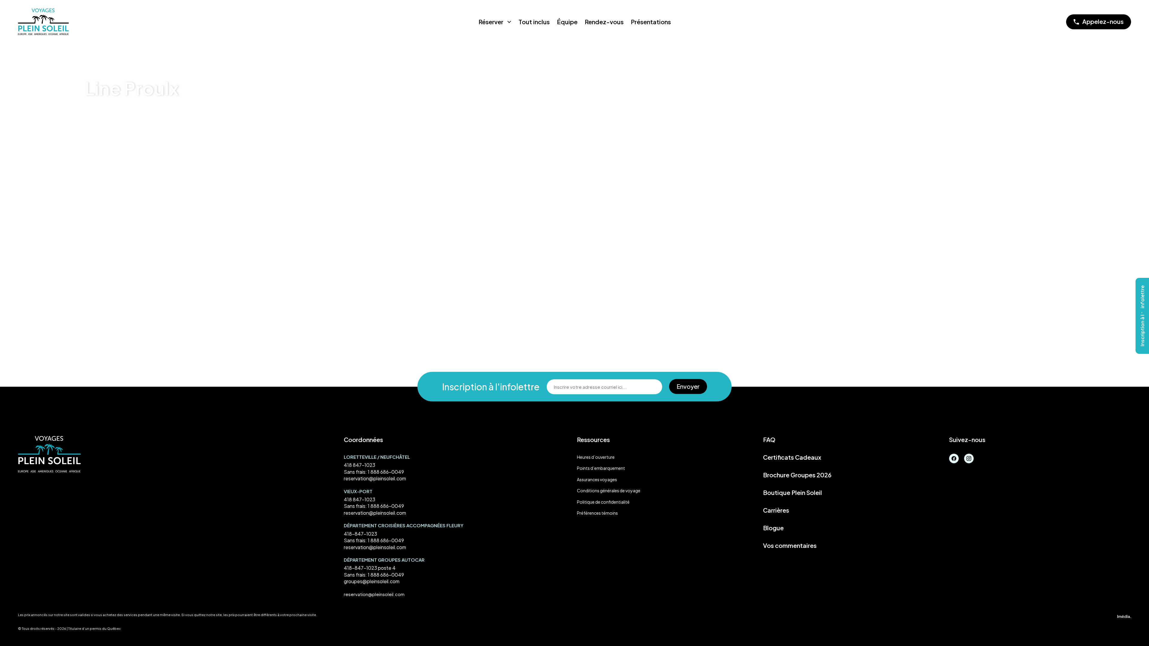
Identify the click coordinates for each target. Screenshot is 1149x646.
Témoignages (122, 114)
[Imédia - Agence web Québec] (1124, 615)
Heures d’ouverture (596, 457)
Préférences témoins (597, 513)
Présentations (651, 21)
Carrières (776, 510)
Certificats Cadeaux (792, 457)
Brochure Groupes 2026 (797, 475)
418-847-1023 (360, 534)
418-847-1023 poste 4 (370, 568)
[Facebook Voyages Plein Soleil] (954, 458)
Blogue (773, 527)
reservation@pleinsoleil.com (375, 478)
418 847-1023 (359, 465)
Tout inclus (534, 21)
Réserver (490, 21)
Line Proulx (155, 114)
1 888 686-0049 (386, 472)
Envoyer (688, 386)
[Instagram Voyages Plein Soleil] (969, 458)
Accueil (93, 114)
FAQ (769, 439)
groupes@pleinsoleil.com (371, 581)
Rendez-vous (604, 21)
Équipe (567, 21)
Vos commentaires (790, 545)
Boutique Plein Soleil (792, 492)
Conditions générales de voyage (608, 490)
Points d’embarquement (601, 468)
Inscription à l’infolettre (1142, 315)
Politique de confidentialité (603, 502)
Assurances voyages (597, 479)
